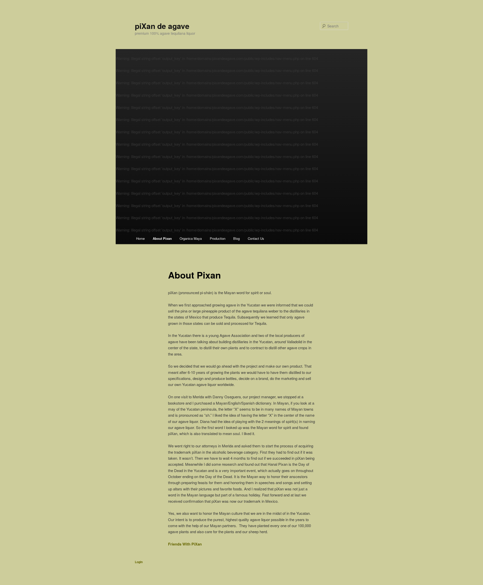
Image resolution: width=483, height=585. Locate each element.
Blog (236, 238)
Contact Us (256, 238)
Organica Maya (191, 238)
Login (139, 562)
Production (217, 238)
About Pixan (162, 238)
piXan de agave (162, 25)
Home (140, 238)
